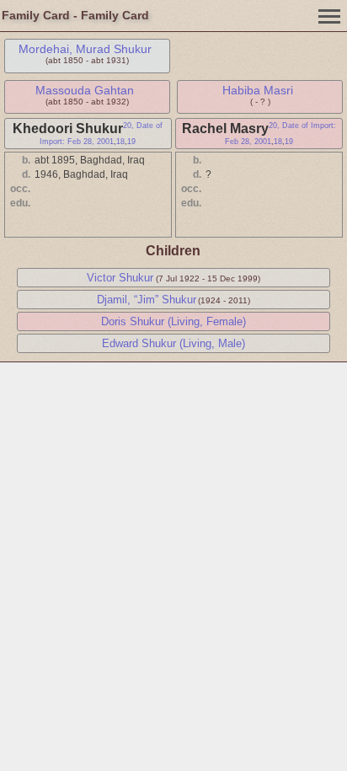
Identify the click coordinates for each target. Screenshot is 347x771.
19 (131, 141)
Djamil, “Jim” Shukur (146, 299)
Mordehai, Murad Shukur (85, 49)
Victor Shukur (120, 277)
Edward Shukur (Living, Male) (173, 343)
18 (120, 141)
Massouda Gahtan (84, 90)
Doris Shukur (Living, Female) (173, 321)
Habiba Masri (257, 90)
